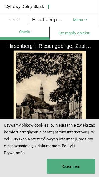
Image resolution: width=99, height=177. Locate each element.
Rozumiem (71, 166)
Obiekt (24, 31)
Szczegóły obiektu (74, 33)
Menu (78, 20)
